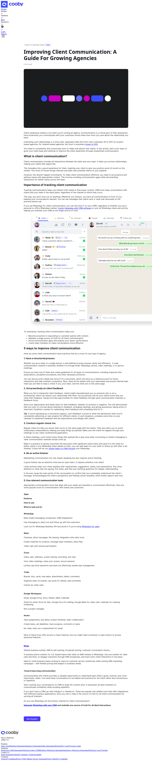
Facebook (15, 755)
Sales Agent (5, 746)
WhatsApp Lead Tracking (98, 750)
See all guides (32, 719)
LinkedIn (37, 755)
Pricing (57, 746)
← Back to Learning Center (34, 45)
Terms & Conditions (8, 759)
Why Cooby (65, 746)
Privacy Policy (21, 759)
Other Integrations (48, 746)
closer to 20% (91, 144)
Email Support (6, 755)
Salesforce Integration (33, 746)
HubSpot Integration (17, 746)
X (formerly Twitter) (26, 755)
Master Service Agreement (37, 759)
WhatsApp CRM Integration (11, 750)
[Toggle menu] (3, 36)
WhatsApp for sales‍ (90, 526)
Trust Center (51, 759)
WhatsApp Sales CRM (31, 750)
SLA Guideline (62, 759)
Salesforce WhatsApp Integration (75, 750)
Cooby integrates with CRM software (74, 208)
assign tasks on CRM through (62, 448)
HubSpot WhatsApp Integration (51, 750)
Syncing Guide (75, 746)
